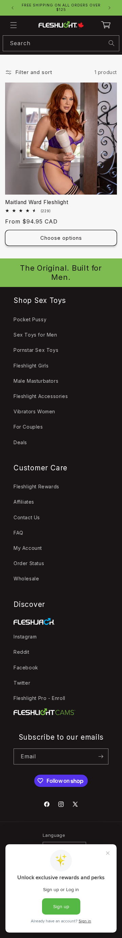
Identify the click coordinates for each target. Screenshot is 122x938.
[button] (13, 25)
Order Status (29, 563)
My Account (28, 548)
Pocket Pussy (30, 319)
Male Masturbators (36, 381)
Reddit (21, 652)
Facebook (26, 667)
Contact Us (27, 517)
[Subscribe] (100, 756)
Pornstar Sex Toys (36, 350)
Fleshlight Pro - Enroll (39, 698)
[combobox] (61, 43)
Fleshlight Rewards (36, 486)
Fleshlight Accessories (41, 396)
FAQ (18, 533)
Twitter (22, 683)
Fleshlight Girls (31, 365)
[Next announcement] (109, 7)
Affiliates (24, 502)
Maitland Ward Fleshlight (36, 202)
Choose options (61, 238)
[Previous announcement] (12, 7)
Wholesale (26, 578)
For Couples (28, 427)
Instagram (25, 636)
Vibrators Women (34, 411)
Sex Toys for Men (35, 335)
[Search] (111, 43)
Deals (20, 442)
